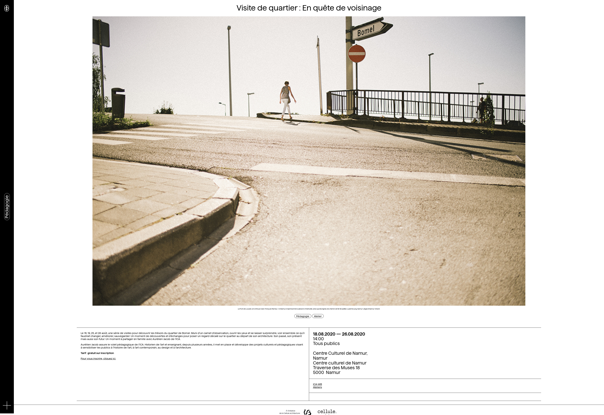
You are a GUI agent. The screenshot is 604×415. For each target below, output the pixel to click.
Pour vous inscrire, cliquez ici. (98, 358)
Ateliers (317, 387)
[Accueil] (7, 8)
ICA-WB (317, 384)
